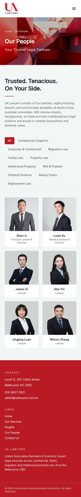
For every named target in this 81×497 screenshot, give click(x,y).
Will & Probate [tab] (52, 166)
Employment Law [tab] (19, 183)
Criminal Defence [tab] (20, 175)
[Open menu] (74, 8)
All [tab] (9, 140)
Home (8, 31)
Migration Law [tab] (58, 149)
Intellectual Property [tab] (22, 166)
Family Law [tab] (15, 157)
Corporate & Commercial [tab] (24, 149)
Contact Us (12, 438)
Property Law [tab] (39, 157)
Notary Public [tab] (48, 175)
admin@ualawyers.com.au (21, 397)
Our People (12, 432)
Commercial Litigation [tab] (33, 140)
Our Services (13, 421)
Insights (9, 427)
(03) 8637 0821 (15, 392)
